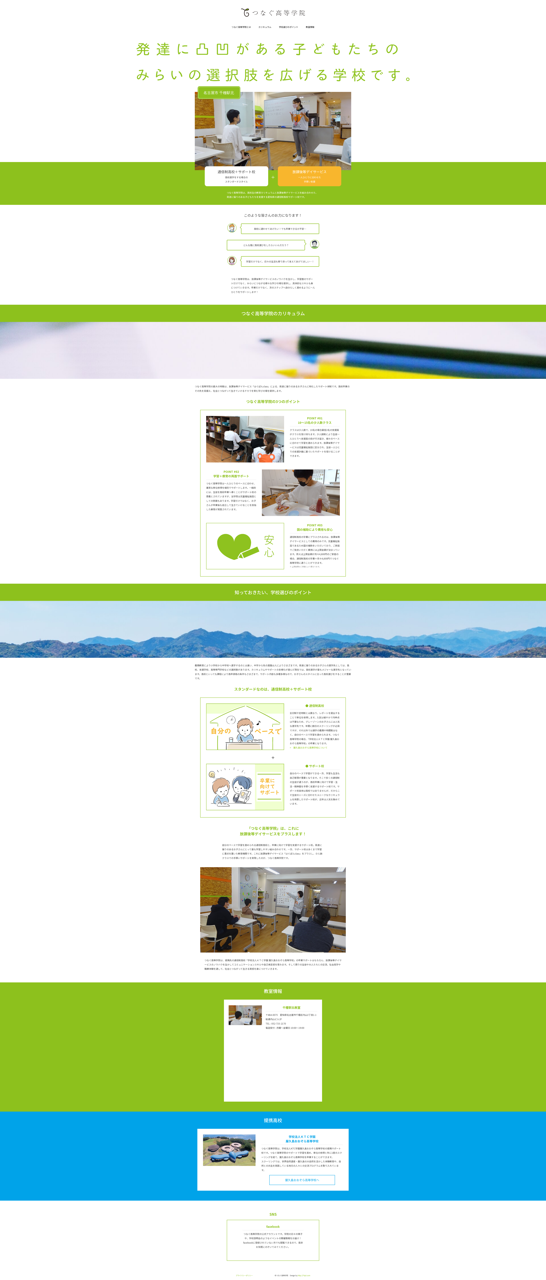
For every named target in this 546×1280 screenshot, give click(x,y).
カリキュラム (264, 26)
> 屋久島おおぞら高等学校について (308, 747)
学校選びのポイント (288, 26)
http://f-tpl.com (304, 1275)
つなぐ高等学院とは (241, 26)
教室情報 (310, 26)
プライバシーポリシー (244, 1275)
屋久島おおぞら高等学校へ (302, 1180)
